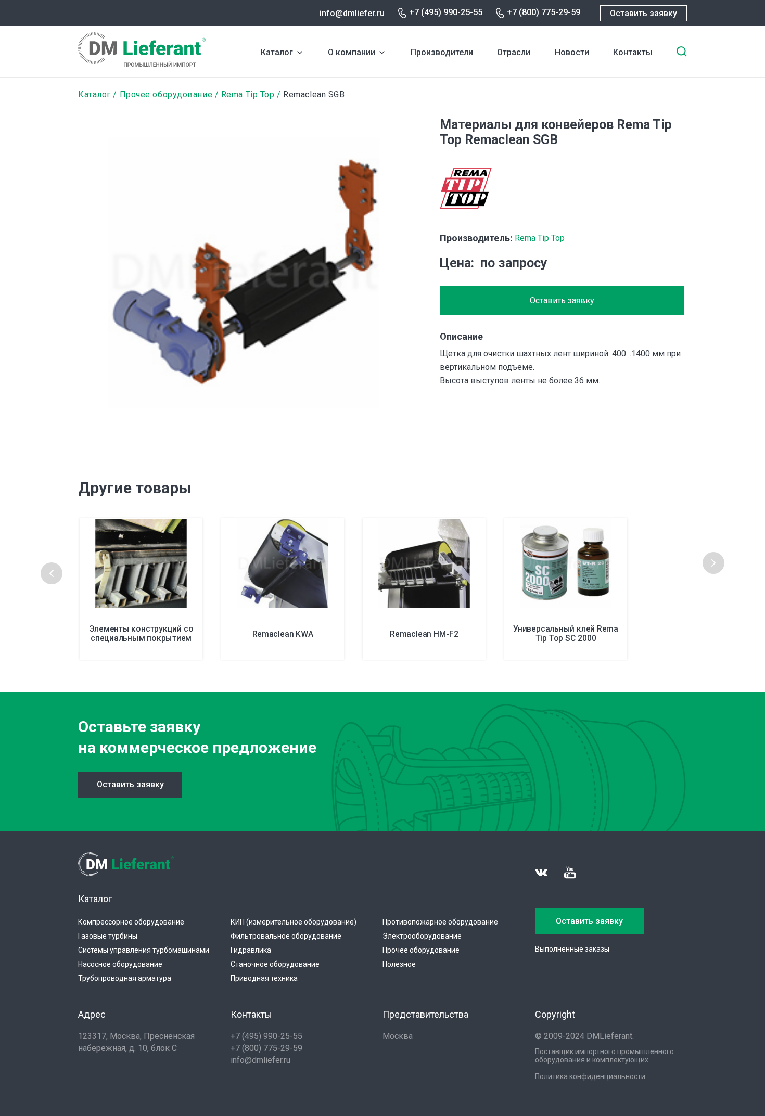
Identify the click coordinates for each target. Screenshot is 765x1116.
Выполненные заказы (572, 949)
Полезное (399, 964)
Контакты (633, 52)
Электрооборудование (422, 936)
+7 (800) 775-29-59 (543, 12)
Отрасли (513, 52)
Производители (442, 52)
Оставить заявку (643, 13)
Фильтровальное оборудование (286, 936)
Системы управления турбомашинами (143, 950)
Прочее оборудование (166, 94)
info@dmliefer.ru (352, 13)
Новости (572, 52)
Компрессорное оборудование (131, 922)
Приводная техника (264, 978)
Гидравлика (251, 950)
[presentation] (51, 573)
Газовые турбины (107, 936)
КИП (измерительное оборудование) (293, 922)
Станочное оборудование (275, 964)
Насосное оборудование (120, 964)
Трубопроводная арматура (124, 978)
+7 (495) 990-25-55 (445, 12)
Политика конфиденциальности (590, 1076)
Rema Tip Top (248, 94)
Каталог (277, 52)
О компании (351, 52)
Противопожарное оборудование (440, 922)
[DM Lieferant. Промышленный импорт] (142, 64)
